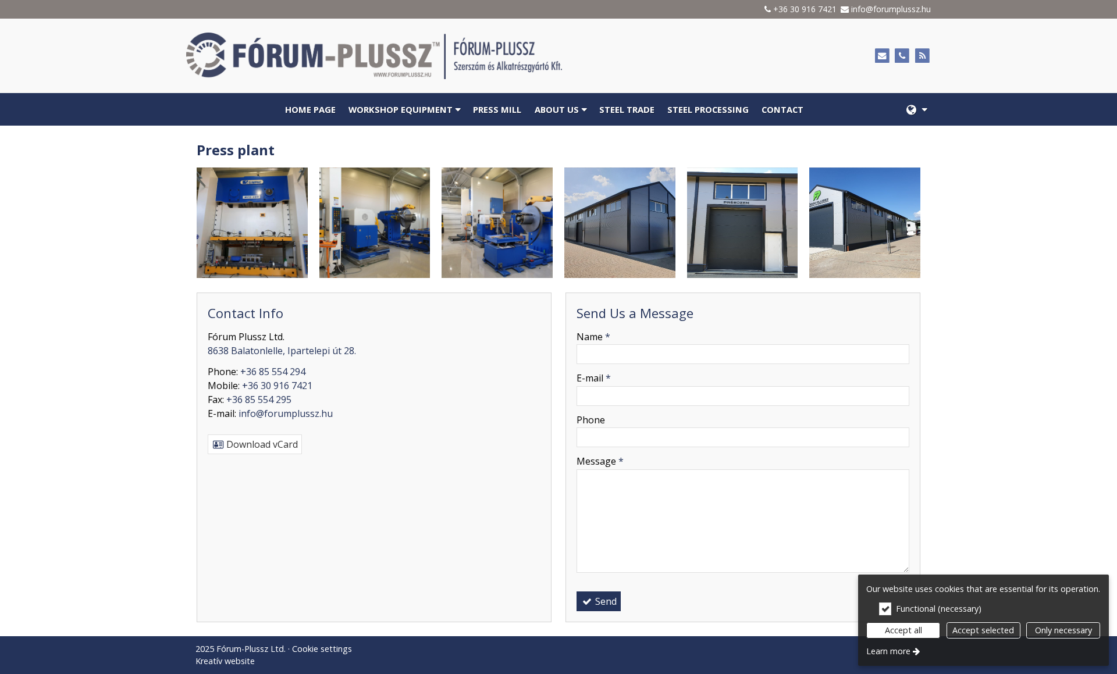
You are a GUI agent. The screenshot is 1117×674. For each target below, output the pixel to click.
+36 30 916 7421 (805, 9)
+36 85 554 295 (258, 399)
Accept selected (983, 630)
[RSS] (922, 56)
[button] (916, 109)
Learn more (888, 651)
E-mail (594, 378)
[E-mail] (882, 56)
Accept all (903, 630)
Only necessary (1063, 630)
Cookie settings (322, 648)
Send (605, 601)
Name (593, 336)
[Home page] (421, 56)
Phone (591, 419)
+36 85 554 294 (272, 371)
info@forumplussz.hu (891, 9)
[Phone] (902, 56)
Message (600, 461)
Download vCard (261, 444)
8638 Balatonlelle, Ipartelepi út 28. (282, 350)
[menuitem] (916, 109)
